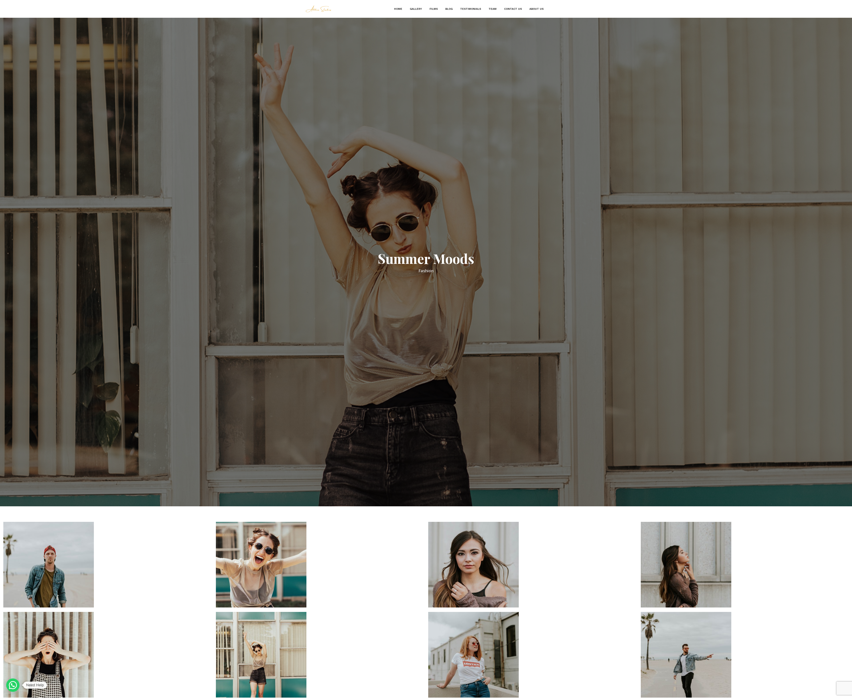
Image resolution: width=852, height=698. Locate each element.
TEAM (493, 8)
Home (398, 8)
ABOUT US (536, 8)
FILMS (434, 8)
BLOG (449, 8)
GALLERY (416, 8)
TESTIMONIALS (470, 8)
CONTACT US (513, 8)
